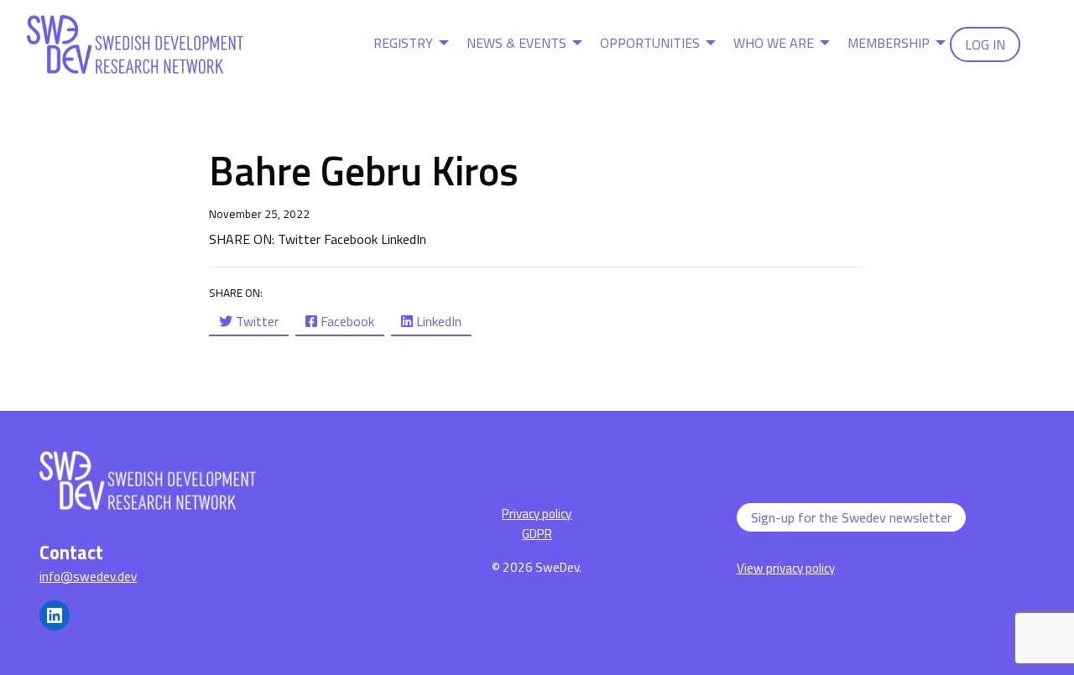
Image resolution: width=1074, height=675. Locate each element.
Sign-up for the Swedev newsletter (851, 517)
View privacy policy (786, 568)
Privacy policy (536, 513)
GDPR (537, 533)
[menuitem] (406, 44)
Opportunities (650, 43)
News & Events (516, 43)
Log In (985, 44)
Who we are (773, 43)
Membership (888, 43)
